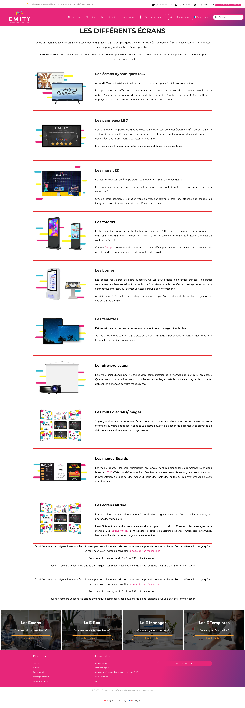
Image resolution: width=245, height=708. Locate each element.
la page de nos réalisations (144, 551)
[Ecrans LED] (60, 118)
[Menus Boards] (60, 453)
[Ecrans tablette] (60, 313)
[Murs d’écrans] (60, 406)
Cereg (108, 247)
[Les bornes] (60, 265)
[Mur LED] (60, 164)
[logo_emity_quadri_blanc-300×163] (19, 12)
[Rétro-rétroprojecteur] (60, 360)
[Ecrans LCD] (60, 68)
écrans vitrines (120, 530)
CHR (109, 472)
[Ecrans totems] (60, 216)
